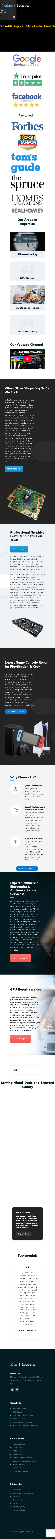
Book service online (16, 711)
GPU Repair (18, 1412)
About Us (17, 1490)
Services (16, 1496)
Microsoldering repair (22, 1422)
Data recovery (19, 1419)
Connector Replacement (24, 1461)
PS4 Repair (17, 1451)
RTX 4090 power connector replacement (23, 1015)
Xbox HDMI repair (20, 1471)
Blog (15, 1503)
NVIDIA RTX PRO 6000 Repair (25, 1425)
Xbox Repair (18, 1447)
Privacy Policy (19, 1506)
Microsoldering (19, 1464)
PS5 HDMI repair (20, 1444)
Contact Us (18, 1500)
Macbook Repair (20, 1408)
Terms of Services (21, 1510)
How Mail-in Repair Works (24, 1493)
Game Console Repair (22, 1457)
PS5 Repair (17, 1454)
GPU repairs (24, 1012)
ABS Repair (17, 1468)
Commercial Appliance (23, 1415)
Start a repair (13, 469)
